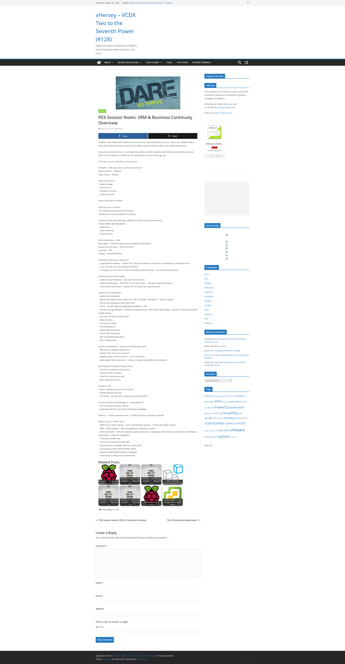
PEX (212, 408)
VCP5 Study (182, 62)
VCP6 (206, 310)
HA (228, 402)
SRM (240, 413)
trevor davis (209, 355)
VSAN (215, 437)
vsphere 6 (233, 437)
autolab (207, 395)
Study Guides (152, 62)
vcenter (218, 423)
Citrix (206, 274)
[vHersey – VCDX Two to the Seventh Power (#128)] (99, 62)
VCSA (206, 430)
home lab (234, 401)
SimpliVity (208, 296)
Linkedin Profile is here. (222, 113)
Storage (207, 301)
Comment (102, 545)
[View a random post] (246, 62)
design (239, 395)
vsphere (224, 436)
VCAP (237, 418)
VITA (206, 318)
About (107, 62)
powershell (237, 407)
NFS (209, 408)
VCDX (208, 423)
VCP (236, 423)
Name (100, 582)
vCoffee (207, 305)
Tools (169, 62)
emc (206, 401)
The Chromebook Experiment (182, 520)
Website (100, 608)
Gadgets (208, 283)
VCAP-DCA (244, 418)
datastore (232, 396)
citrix (226, 396)
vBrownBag (229, 417)
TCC (214, 418)
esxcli (211, 401)
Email (99, 595)
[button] (112, 62)
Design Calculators (128, 62)
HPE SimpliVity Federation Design (225, 350)
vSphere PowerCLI (201, 62)
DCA (206, 278)
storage (208, 417)
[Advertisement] (226, 198)
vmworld (208, 437)
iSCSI (245, 402)
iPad (241, 402)
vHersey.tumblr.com (226, 107)
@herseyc (228, 104)
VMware (102, 111)
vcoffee (229, 423)
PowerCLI (208, 292)
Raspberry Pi (209, 413)
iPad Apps (208, 287)
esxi (218, 401)
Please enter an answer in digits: (112, 621)
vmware (237, 430)
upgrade (220, 418)
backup (214, 396)
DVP (245, 396)
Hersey (120, 129)
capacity (221, 396)
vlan (216, 431)
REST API (218, 413)
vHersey (208, 314)
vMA (221, 430)
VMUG (226, 430)
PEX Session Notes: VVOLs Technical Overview (122, 520)
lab (205, 408)
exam (224, 402)
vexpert (212, 431)
